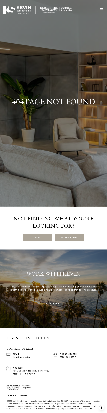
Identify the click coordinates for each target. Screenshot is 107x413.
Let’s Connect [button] (53, 303)
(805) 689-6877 (68, 357)
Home (38, 237)
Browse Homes (69, 237)
